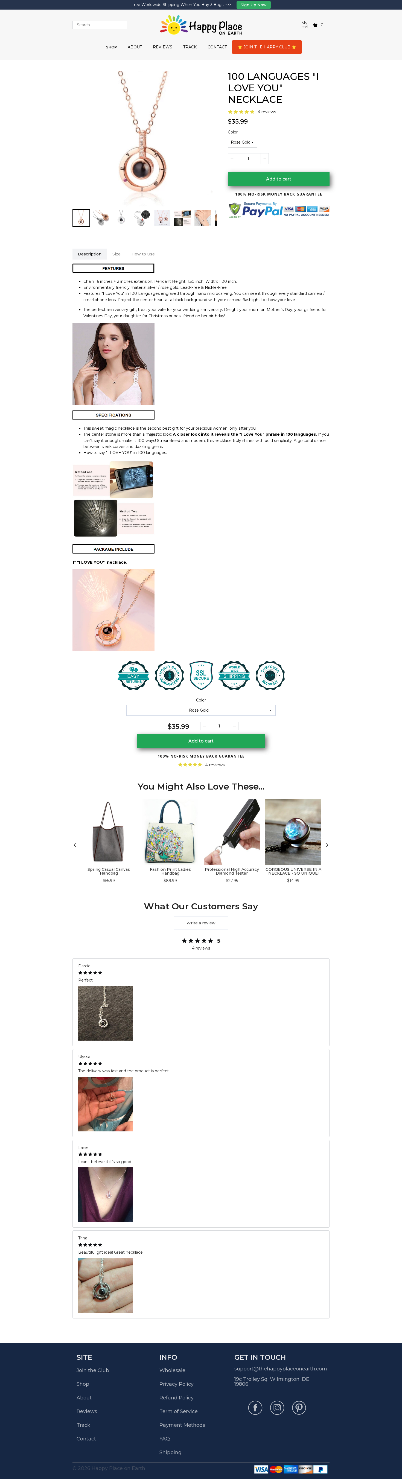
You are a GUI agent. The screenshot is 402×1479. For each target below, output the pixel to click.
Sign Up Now (254, 4)
